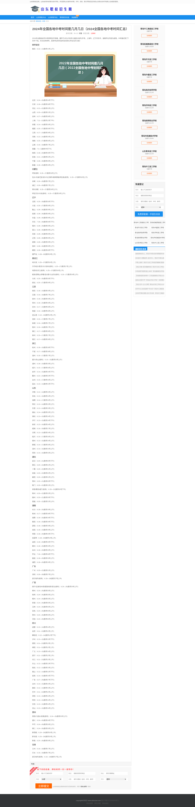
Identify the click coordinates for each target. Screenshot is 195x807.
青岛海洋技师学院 (141, 232)
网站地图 (89, 803)
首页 (32, 17)
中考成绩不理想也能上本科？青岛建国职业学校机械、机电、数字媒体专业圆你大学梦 (161, 271)
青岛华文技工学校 (141, 227)
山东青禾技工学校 (141, 243)
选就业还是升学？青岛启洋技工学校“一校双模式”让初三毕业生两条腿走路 (157, 280)
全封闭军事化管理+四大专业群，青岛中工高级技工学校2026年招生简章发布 (158, 293)
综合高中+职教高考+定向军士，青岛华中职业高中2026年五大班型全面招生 (158, 258)
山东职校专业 (53, 17)
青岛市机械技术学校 (158, 238)
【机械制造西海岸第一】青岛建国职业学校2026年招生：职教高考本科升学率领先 (160, 276)
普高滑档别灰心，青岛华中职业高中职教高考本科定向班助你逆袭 (155, 254)
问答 (43, 21)
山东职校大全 (41, 17)
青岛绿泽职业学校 (141, 238)
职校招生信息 (64, 17)
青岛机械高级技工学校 (157, 222)
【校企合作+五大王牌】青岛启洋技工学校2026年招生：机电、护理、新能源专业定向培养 (162, 284)
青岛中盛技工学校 (157, 227)
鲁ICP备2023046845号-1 (110, 800)
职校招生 (38, 21)
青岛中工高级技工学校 (141, 222)
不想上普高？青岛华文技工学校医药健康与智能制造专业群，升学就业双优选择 (159, 262)
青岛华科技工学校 (157, 232)
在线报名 (149, 35)
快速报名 (75, 17)
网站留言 (105, 803)
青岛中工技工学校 (157, 243)
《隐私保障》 (84, 786)
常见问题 (97, 803)
